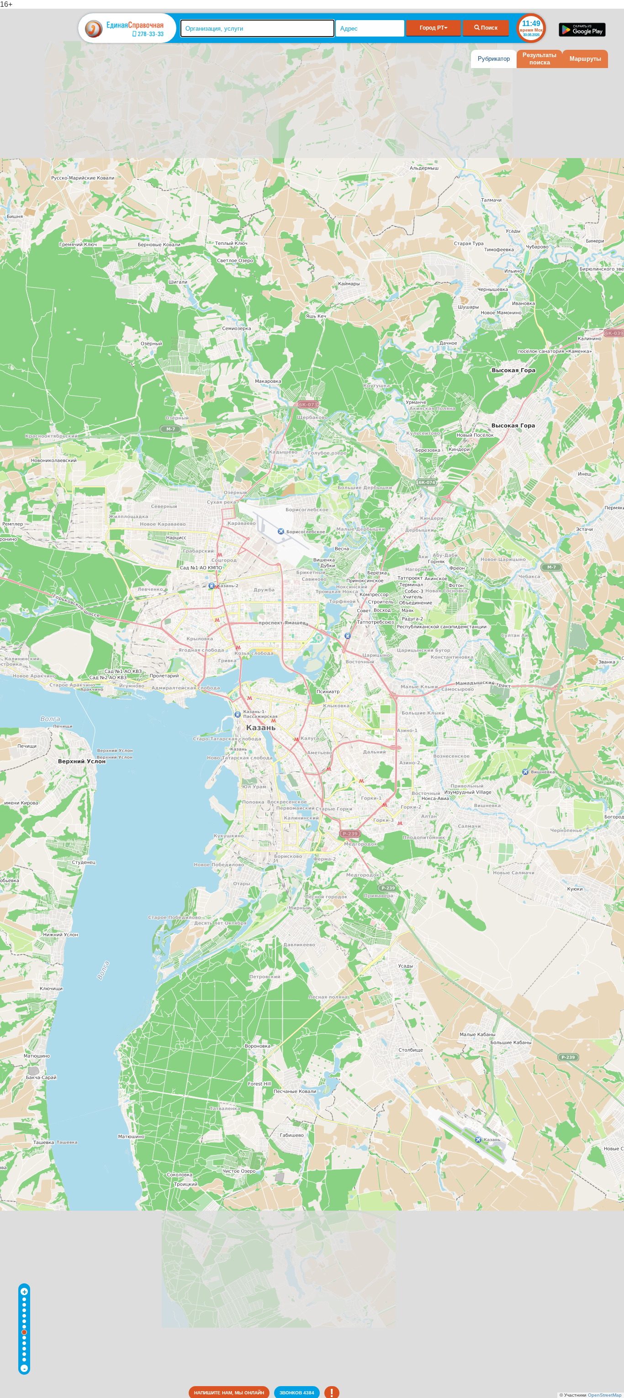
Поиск (488, 28)
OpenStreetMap (605, 1395)
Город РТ (432, 28)
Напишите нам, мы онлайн (229, 1392)
